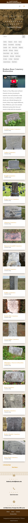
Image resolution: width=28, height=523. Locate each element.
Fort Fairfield (11, 44)
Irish (10, 47)
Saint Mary (18, 56)
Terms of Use (13, 514)
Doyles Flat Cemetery (11, 316)
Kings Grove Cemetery (11, 199)
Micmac (16, 50)
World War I (14, 61)
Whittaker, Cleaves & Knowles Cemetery (13, 363)
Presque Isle (5, 56)
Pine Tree (16, 53)
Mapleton (21, 47)
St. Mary (10, 59)
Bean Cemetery (9, 387)
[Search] (23, 36)
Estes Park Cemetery (11, 457)
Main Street (14, 47)
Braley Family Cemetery (12, 434)
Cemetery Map (7, 130)
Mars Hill (5, 50)
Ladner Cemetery (9, 152)
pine (12, 53)
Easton (20, 41)
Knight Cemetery (9, 176)
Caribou (5, 41)
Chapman (10, 41)
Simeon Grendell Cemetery (13, 246)
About (8, 511)
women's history (6, 61)
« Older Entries (14, 464)
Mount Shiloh (6, 53)
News (12, 511)
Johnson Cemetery (10, 222)
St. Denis (5, 59)
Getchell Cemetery (10, 269)
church (15, 41)
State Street (16, 59)
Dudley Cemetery (9, 292)
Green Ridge (17, 44)
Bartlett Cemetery (10, 411)
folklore (5, 44)
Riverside (12, 56)
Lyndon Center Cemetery (12, 129)
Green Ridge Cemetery (11, 339)
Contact (18, 511)
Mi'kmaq (11, 50)
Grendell (5, 47)
